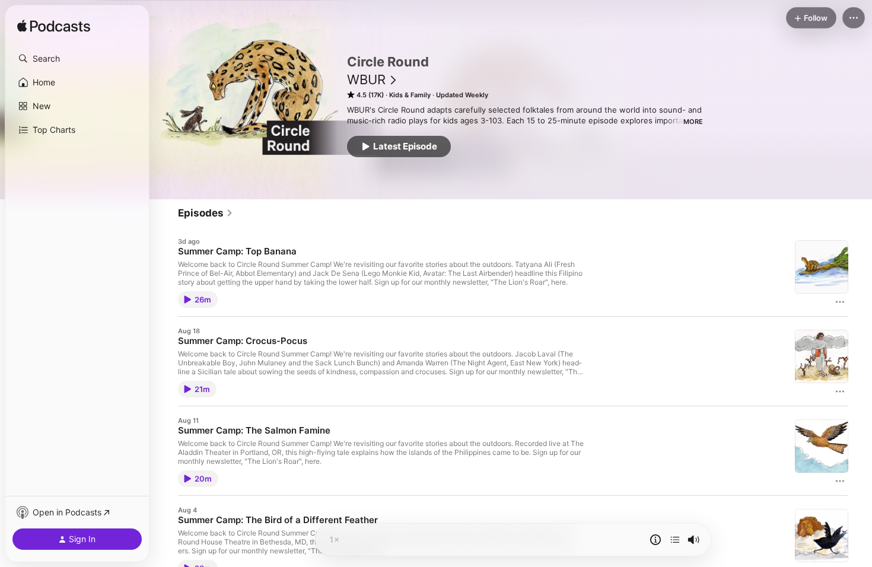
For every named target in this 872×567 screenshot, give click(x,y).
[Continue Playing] (675, 539)
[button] (77, 59)
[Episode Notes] (655, 539)
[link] (205, 212)
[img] (53, 27)
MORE (693, 121)
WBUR (366, 79)
